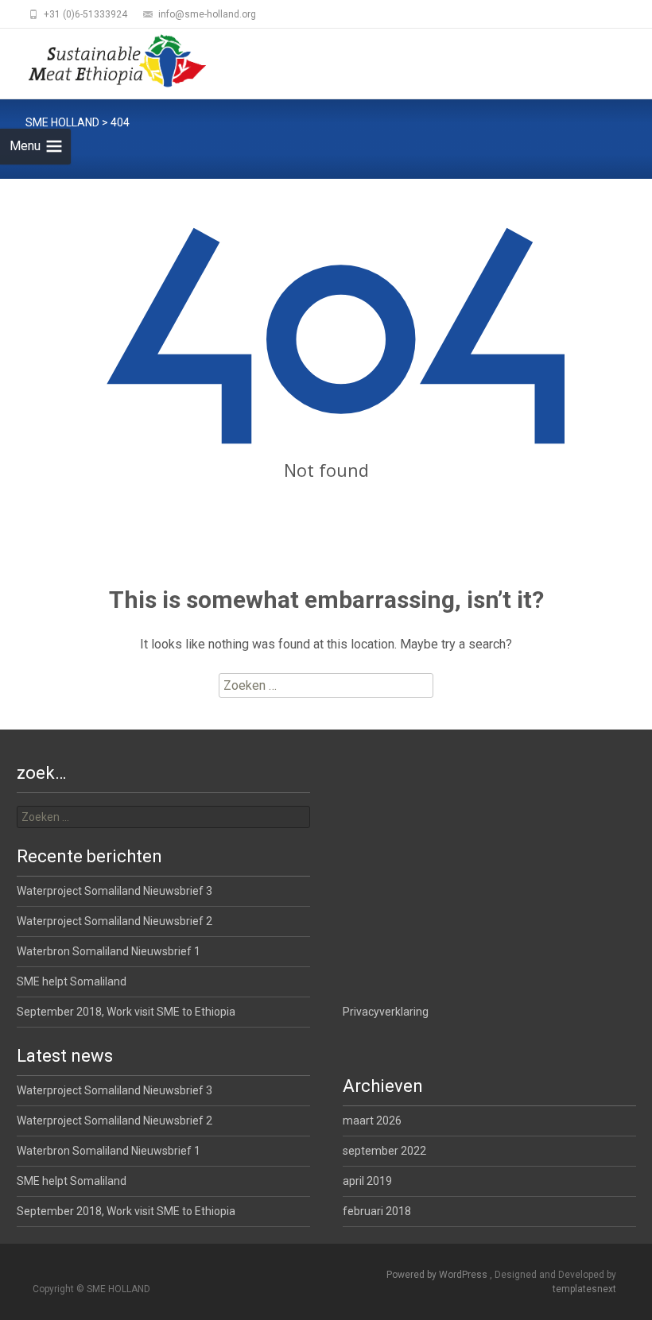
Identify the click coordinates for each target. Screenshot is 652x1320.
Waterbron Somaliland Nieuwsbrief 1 (108, 951)
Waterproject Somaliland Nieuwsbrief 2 (114, 921)
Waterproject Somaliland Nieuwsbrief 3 (114, 891)
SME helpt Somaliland (71, 981)
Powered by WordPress (438, 1274)
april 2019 (367, 1181)
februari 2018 (377, 1211)
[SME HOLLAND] (104, 60)
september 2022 (384, 1150)
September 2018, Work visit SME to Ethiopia (126, 1011)
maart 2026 (372, 1120)
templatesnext (584, 1289)
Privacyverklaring (386, 1011)
